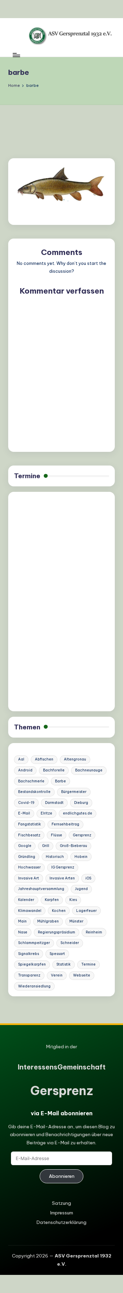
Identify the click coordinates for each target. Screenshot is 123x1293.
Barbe (60, 781)
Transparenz (29, 975)
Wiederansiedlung (34, 986)
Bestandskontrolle (34, 792)
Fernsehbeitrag (65, 824)
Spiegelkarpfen (32, 964)
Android (25, 770)
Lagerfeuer (86, 910)
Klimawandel (29, 910)
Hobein (80, 856)
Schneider (69, 943)
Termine (27, 476)
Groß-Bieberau (73, 846)
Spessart (57, 954)
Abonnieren (61, 1176)
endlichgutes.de (77, 813)
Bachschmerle (31, 781)
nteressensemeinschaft (62, 1067)
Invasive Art (28, 878)
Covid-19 (26, 802)
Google (24, 846)
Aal (21, 759)
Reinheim (94, 932)
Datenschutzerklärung (61, 1222)
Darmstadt (54, 802)
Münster (76, 921)
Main (22, 921)
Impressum (61, 1213)
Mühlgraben (48, 921)
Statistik (63, 964)
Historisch (55, 856)
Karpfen (52, 900)
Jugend (81, 889)
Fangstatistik (29, 824)
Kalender (26, 900)
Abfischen (44, 759)
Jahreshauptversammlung (41, 889)
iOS (88, 878)
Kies (73, 900)
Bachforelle (54, 770)
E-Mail (24, 813)
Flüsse (56, 835)
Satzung (61, 1203)
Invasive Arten (62, 878)
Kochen (59, 910)
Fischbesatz (29, 835)
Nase (22, 932)
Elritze (46, 813)
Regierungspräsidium (56, 932)
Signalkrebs (28, 954)
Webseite (81, 975)
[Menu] (16, 55)
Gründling (26, 856)
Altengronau (75, 759)
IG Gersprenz (62, 867)
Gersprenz (82, 835)
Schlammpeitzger (34, 943)
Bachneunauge (88, 770)
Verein (57, 975)
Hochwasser (29, 867)
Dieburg (81, 802)
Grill (45, 846)
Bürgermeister (73, 792)
